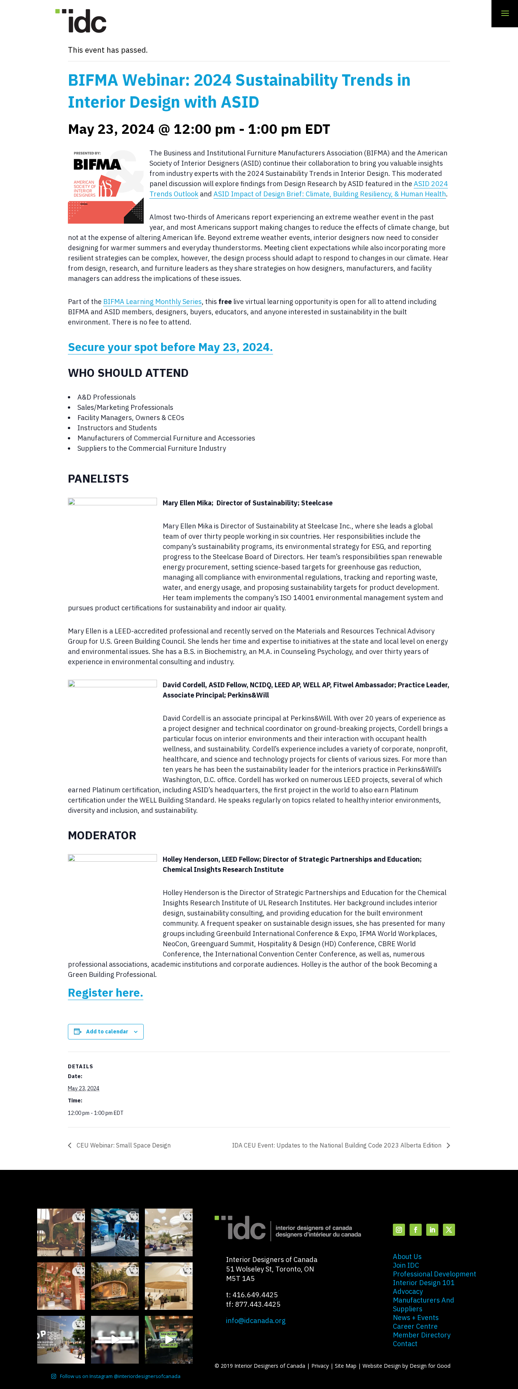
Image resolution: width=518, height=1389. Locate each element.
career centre (415, 1326)
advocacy (408, 1291)
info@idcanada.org (256, 1320)
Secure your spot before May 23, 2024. (170, 346)
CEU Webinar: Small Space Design (123, 1145)
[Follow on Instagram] (399, 1230)
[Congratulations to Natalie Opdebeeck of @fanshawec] (61, 1340)
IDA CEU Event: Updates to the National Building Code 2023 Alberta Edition (337, 1145)
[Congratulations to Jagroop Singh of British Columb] (61, 1232)
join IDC (406, 1265)
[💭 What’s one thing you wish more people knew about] (115, 1340)
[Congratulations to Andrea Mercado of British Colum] (115, 1232)
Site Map (345, 1365)
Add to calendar (107, 1031)
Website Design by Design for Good (407, 1365)
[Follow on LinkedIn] (432, 1230)
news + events (416, 1317)
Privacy (320, 1365)
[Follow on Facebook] (416, 1230)
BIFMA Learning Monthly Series (152, 301)
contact (405, 1343)
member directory (422, 1335)
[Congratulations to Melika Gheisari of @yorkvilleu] (115, 1286)
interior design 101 (424, 1282)
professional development (434, 1274)
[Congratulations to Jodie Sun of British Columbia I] (169, 1232)
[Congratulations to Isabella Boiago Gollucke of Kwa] (61, 1286)
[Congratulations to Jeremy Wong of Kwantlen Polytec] (169, 1286)
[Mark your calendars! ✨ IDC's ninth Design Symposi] (169, 1340)
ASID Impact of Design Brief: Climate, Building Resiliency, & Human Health (329, 194)
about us (407, 1256)
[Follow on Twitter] (449, 1230)
